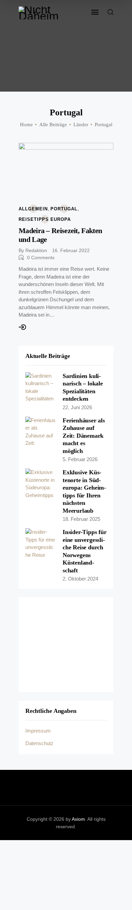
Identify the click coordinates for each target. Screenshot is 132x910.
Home (26, 124)
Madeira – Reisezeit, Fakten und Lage (60, 235)
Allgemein (33, 208)
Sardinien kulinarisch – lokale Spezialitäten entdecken (83, 387)
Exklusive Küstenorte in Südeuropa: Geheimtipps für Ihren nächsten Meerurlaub (84, 491)
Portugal (64, 208)
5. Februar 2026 (80, 459)
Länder (80, 124)
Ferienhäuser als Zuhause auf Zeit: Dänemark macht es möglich (84, 435)
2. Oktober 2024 (80, 579)
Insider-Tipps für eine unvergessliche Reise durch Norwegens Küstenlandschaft (85, 551)
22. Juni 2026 (77, 407)
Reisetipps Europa (45, 219)
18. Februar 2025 (81, 519)
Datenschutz (39, 743)
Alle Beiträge (53, 124)
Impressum (38, 731)
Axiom (78, 819)
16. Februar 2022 (71, 250)
